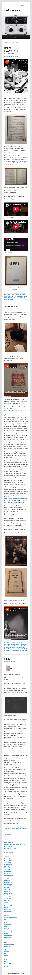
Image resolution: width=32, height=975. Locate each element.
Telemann (22, 650)
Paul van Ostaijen (9, 944)
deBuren (6, 926)
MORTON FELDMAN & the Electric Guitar (11, 51)
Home (6, 37)
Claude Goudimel (12, 646)
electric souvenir (12, 9)
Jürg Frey (22, 647)
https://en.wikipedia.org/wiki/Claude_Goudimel (15, 498)
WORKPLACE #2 (11, 306)
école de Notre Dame (22, 646)
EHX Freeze (11, 828)
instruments (22, 293)
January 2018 (7, 896)
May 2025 (6, 866)
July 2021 (6, 879)
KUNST (6, 939)
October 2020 (7, 886)
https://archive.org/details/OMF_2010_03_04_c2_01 (17, 410)
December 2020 (8, 882)
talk (9, 294)
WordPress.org (8, 967)
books (10, 293)
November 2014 (8, 911)
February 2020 (8, 893)
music (5, 294)
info (11, 37)
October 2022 (7, 873)
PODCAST (7, 948)
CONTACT (16, 37)
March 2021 (7, 880)
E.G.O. (7, 659)
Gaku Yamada (19, 296)
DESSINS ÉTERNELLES (10, 841)
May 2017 (6, 904)
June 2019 (7, 895)
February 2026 (8, 861)
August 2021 (7, 877)
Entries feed (7, 963)
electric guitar (7, 647)
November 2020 (8, 884)
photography (17, 644)
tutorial (6, 955)
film (22, 642)
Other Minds (24, 649)
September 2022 (8, 875)
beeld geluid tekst (9, 921)
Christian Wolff (17, 294)
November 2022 (8, 871)
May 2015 (6, 907)
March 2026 (7, 859)
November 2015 (8, 906)
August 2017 (7, 898)
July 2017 (6, 900)
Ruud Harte (19, 297)
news (20, 827)
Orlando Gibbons (17, 649)
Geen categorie (8, 932)
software (6, 951)
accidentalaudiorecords (10, 917)
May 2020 (6, 887)
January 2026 (7, 862)
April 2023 (7, 869)
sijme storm (10, 299)
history (6, 933)
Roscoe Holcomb (8, 650)
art (9, 642)
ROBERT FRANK (8, 843)
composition (15, 293)
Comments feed (8, 965)
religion (22, 644)
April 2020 (7, 889)
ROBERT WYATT (8, 846)
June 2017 (7, 902)
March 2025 (7, 868)
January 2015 (7, 909)
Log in (6, 961)
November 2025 (8, 864)
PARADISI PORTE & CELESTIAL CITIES (14, 844)
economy (6, 928)
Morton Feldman (12, 297)
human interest (8, 935)
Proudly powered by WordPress (16, 973)
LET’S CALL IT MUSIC (10, 848)
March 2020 (7, 891)
